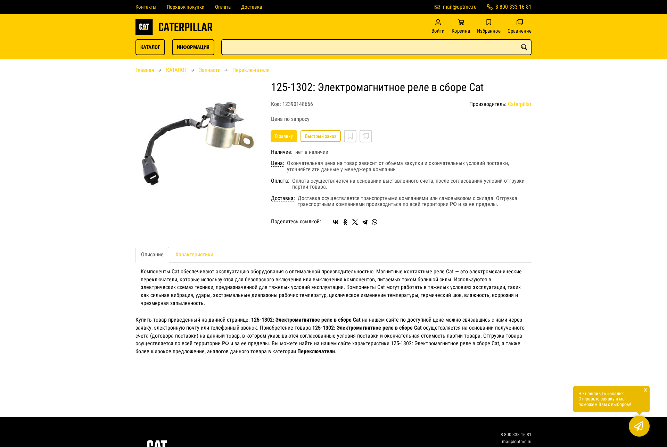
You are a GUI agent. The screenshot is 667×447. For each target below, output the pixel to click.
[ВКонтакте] (335, 222)
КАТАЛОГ (150, 47)
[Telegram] (365, 222)
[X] (355, 222)
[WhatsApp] (374, 222)
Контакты (145, 7)
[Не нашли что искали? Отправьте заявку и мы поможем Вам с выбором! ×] (639, 426)
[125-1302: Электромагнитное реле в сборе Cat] (198, 143)
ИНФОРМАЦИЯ (193, 47)
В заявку (284, 136)
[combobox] (376, 47)
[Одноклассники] (345, 222)
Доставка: (283, 198)
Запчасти (210, 70)
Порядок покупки (186, 7)
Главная (144, 70)
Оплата (223, 7)
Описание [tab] (152, 254)
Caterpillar (520, 104)
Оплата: (280, 181)
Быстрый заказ (320, 136)
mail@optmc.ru (460, 6)
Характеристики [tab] (194, 254)
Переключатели (251, 70)
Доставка (251, 7)
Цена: (277, 163)
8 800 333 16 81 (513, 6)
